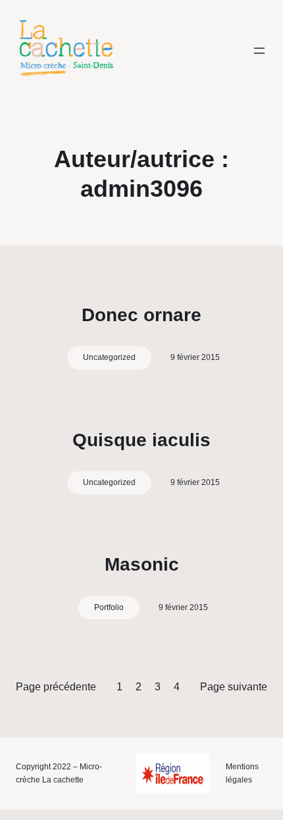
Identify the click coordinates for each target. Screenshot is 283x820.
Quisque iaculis (141, 440)
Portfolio (109, 607)
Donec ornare (141, 315)
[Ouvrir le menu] (259, 51)
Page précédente (56, 686)
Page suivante (233, 686)
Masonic (142, 564)
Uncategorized (109, 357)
